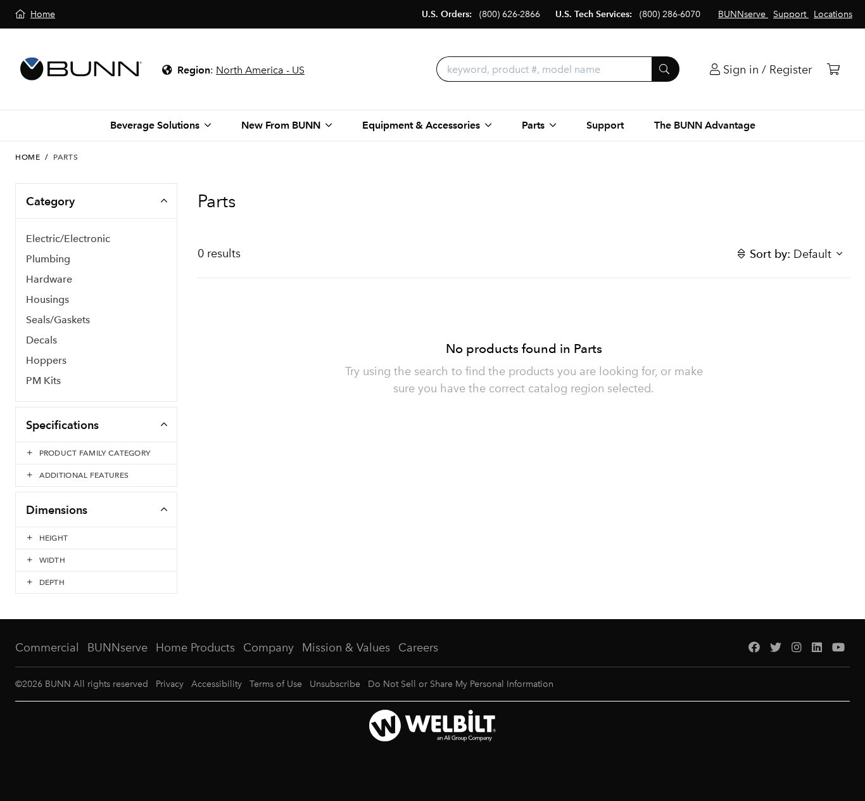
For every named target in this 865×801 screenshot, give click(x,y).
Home (27, 157)
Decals (41, 340)
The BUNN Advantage (704, 125)
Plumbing (48, 259)
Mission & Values (346, 648)
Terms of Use (275, 684)
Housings (47, 299)
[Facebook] (754, 648)
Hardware (49, 279)
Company (268, 648)
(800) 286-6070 (670, 14)
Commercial (47, 648)
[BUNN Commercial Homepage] (81, 69)
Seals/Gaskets (58, 320)
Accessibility (216, 684)
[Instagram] (797, 648)
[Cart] (833, 69)
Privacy (170, 684)
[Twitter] (775, 648)
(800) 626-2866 (509, 14)
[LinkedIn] (817, 648)
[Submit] (665, 69)
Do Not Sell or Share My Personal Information (460, 684)
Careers (418, 648)
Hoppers (46, 360)
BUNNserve (117, 648)
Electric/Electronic (68, 239)
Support (605, 125)
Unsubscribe (335, 684)
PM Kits (43, 381)
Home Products (195, 648)
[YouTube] (838, 648)
